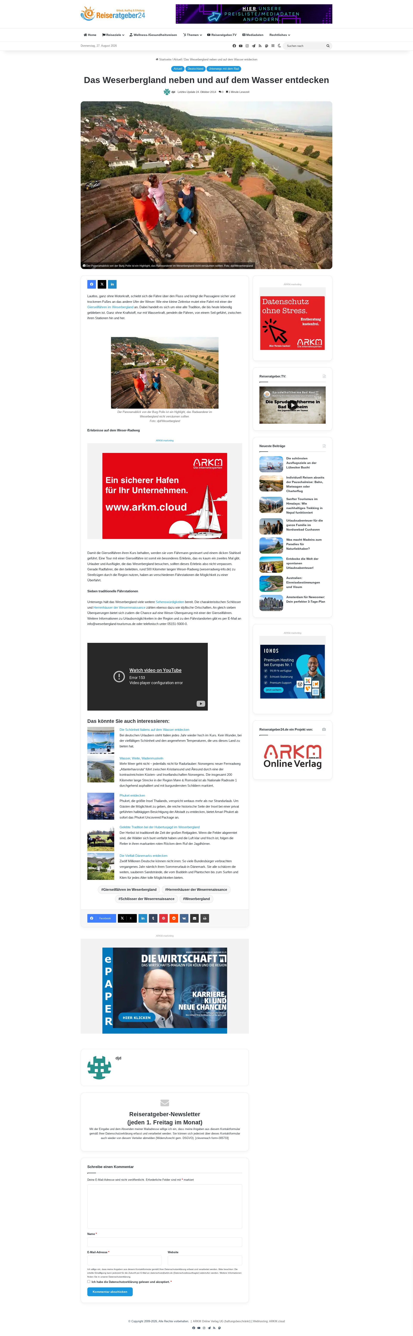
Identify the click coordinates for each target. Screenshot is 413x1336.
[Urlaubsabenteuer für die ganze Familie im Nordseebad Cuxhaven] (271, 526)
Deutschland (195, 68)
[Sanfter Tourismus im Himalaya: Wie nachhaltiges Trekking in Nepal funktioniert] (271, 505)
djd (173, 92)
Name (92, 1234)
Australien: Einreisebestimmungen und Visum (303, 582)
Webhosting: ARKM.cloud (269, 1321)
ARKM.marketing (165, 440)
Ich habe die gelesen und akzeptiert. (132, 1282)
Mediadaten (254, 35)
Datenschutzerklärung (119, 1133)
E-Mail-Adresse (98, 1252)
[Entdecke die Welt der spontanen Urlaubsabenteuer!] (271, 565)
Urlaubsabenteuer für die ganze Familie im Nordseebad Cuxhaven (304, 525)
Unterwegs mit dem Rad (224, 68)
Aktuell (177, 59)
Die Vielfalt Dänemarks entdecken (143, 855)
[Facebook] (91, 284)
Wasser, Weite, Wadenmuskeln (141, 758)
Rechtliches (278, 35)
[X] (102, 284)
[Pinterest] (163, 918)
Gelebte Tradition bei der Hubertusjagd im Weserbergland (160, 827)
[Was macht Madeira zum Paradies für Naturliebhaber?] (271, 545)
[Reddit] (174, 918)
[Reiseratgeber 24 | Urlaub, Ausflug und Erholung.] (113, 13)
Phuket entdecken (132, 795)
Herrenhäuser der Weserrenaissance (119, 607)
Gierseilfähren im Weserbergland (110, 307)
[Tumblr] (153, 918)
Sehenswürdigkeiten (170, 602)
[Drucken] (204, 918)
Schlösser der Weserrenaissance (147, 899)
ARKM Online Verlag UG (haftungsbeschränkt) (222, 1321)
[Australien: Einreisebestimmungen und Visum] (271, 584)
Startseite (164, 59)
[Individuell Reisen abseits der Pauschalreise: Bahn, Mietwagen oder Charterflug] (271, 483)
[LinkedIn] (112, 284)
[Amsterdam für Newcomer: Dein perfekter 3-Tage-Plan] (271, 603)
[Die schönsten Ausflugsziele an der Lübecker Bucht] (271, 464)
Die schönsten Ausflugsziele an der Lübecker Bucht (301, 463)
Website (173, 1252)
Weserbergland (197, 899)
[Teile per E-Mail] (194, 918)
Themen (192, 35)
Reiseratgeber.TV (223, 35)
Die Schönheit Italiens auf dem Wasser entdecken (154, 729)
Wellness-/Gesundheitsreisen (155, 35)
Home (91, 35)
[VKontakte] (184, 918)
